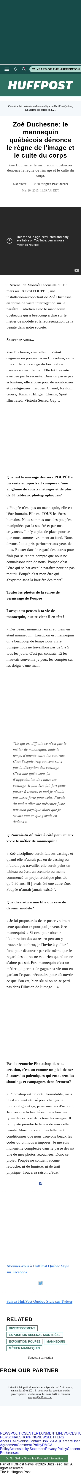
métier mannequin (24, 1348)
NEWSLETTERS (51, 1437)
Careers (66, 1441)
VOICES (70, 1433)
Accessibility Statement (27, 1449)
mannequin (55, 1341)
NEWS (5, 1433)
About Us (7, 1441)
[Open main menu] (7, 69)
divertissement (22, 1328)
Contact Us (37, 1441)
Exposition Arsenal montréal (34, 1335)
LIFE (60, 1433)
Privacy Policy (56, 1449)
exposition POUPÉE (24, 1341)
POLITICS (18, 1433)
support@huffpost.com (40, 1397)
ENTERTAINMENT (41, 1433)
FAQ (54, 1394)
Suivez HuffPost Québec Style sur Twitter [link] (39, 1301)
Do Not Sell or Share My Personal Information (34, 1458)
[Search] (23, 69)
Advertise (21, 1441)
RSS (49, 1441)
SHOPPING (28, 1437)
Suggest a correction (40, 1357)
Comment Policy (29, 1445)
